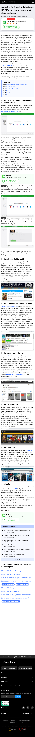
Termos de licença (21, 720)
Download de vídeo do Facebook (11, 571)
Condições (5, 720)
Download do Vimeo (7, 588)
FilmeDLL (8, 95)
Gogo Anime (9, 93)
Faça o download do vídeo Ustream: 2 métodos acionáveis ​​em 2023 (17, 550)
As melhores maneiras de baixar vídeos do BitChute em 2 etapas (16, 541)
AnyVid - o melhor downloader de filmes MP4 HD (17, 84)
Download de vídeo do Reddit (10, 591)
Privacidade (12, 720)
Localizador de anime (22, 598)
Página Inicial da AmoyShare (8, 2)
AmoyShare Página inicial (8, 662)
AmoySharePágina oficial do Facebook (28, 707)
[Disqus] (17, 629)
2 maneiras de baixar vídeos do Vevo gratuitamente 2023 (14, 555)
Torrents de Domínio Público (13, 88)
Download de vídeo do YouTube (11, 601)
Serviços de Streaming (25, 581)
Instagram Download (8, 584)
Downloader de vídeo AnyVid (9, 111)
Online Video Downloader (9, 581)
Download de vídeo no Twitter (10, 574)
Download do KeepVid (22, 584)
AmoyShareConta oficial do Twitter (32, 707)
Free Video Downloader (24, 657)
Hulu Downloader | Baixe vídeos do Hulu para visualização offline (17, 531)
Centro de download (10, 668)
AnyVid (14, 489)
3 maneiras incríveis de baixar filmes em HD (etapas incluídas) (16, 536)
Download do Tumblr (8, 598)
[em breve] (23, 707)
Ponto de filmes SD (10, 86)
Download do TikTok (7, 594)
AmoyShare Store (26, 668)
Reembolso (22, 722)
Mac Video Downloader (8, 577)
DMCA (28, 720)
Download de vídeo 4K (23, 577)
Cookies (16, 722)
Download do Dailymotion (22, 594)
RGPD (11, 722)
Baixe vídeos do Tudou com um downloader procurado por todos (16, 545)
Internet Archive (10, 91)
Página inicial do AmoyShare (7, 657)
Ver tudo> (17, 559)
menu (33, 2)
